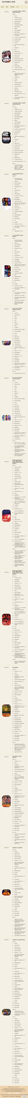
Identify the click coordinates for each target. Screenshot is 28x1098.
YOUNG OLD (17, 847)
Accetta (24, 1096)
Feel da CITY (17, 309)
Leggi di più (18, 1096)
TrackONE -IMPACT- (18, 12)
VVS (15, 667)
